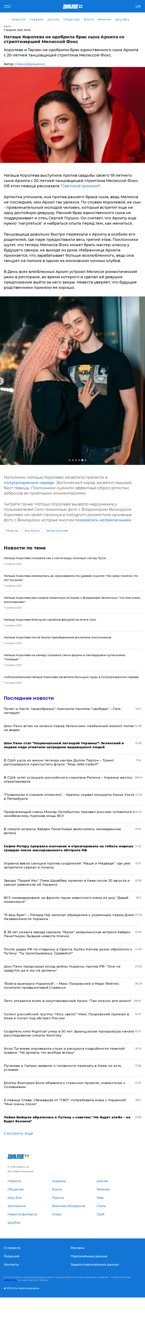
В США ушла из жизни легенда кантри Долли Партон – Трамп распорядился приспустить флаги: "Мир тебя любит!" (59, 762)
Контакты (11, 1264)
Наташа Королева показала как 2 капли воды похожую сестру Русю (55, 558)
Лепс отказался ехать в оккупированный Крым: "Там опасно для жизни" (68, 1001)
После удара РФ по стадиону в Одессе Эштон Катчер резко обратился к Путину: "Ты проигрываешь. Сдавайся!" (68, 951)
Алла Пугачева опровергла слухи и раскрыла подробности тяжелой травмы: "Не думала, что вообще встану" (64, 1050)
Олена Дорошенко (30, 64)
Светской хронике (80, 186)
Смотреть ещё (18, 1133)
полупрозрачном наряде (29, 482)
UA (138, 6)
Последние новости (29, 698)
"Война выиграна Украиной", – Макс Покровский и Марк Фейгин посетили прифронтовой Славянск (61, 985)
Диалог (8, 26)
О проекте (12, 1248)
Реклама (77, 1248)
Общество (12, 530)
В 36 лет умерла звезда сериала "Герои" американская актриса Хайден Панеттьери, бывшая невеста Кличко (67, 934)
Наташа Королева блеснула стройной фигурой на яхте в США (50, 619)
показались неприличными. (103, 520)
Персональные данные (89, 1256)
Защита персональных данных (95, 1264)
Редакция (11, 1256)
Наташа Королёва (57, 530)
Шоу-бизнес (32, 530)
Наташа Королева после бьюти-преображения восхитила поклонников (57, 637)
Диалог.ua (11, 1280)
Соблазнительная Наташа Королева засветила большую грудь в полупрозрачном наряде (71, 677)
